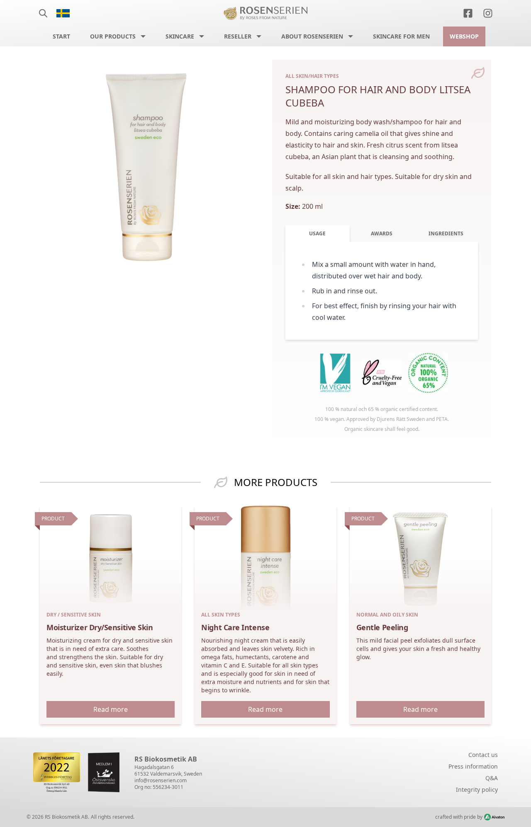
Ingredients (446, 233)
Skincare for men (401, 36)
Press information (473, 766)
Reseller (237, 36)
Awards (381, 233)
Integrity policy (477, 789)
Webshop (464, 36)
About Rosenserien (312, 36)
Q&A (491, 778)
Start (61, 36)
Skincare (180, 36)
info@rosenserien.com (160, 780)
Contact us (483, 755)
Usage (317, 233)
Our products (113, 36)
